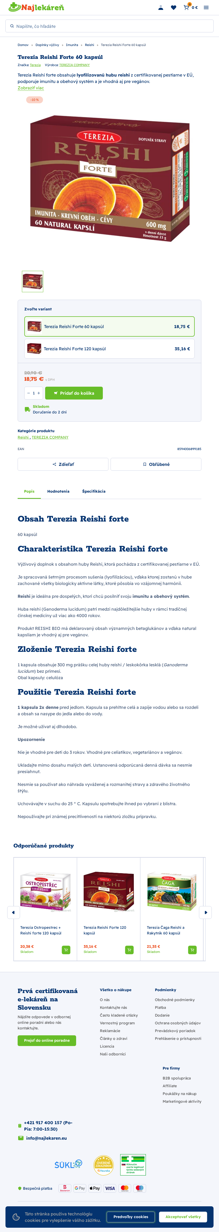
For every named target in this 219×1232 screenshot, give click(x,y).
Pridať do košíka (77, 393)
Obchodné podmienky (175, 999)
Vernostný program (117, 1023)
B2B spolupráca (177, 1078)
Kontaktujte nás (113, 1007)
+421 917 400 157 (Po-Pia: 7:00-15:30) (48, 1126)
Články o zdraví (113, 1038)
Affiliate (170, 1085)
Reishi (90, 45)
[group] (45, 909)
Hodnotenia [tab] (58, 491)
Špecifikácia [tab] (93, 491)
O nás (105, 999)
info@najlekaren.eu (46, 1138)
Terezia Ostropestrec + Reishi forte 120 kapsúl (40, 930)
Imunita (72, 45)
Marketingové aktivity (182, 1101)
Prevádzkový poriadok (175, 1030)
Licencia (107, 1046)
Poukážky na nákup (180, 1093)
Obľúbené (159, 464)
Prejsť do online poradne (47, 1040)
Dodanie (162, 1015)
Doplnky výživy (48, 45)
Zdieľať (66, 464)
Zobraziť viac (31, 87)
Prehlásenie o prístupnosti (178, 1038)
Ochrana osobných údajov (178, 1023)
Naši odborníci (113, 1054)
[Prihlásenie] (160, 7)
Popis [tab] (29, 491)
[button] (66, 950)
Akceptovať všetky (183, 1216)
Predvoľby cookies (131, 1216)
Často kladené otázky (119, 1015)
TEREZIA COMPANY (74, 65)
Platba (160, 1007)
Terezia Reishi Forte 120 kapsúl (105, 930)
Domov (23, 45)
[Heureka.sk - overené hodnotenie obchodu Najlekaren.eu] (103, 1165)
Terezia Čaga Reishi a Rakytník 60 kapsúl (165, 930)
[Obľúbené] (173, 7)
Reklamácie (110, 1030)
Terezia (35, 65)
